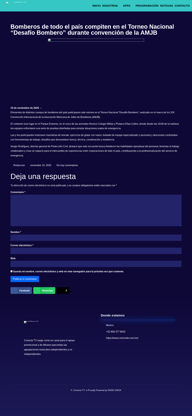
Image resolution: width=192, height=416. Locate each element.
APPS (126, 5)
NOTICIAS (166, 5)
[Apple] (52, 365)
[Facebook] (27, 365)
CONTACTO (182, 5)
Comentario (17, 192)
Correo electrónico (21, 245)
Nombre (15, 232)
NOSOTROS (110, 5)
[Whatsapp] (40, 365)
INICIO (96, 5)
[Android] (46, 365)
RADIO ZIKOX (114, 390)
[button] (21, 290)
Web (13, 258)
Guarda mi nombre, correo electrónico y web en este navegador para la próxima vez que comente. (68, 271)
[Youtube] (33, 365)
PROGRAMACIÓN (147, 5)
